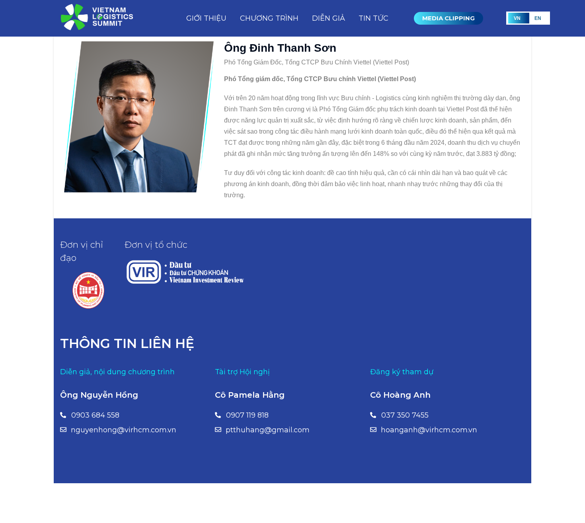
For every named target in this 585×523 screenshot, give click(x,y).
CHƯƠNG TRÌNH (269, 18)
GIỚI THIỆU (206, 18)
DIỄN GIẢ (328, 18)
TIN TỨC (373, 18)
